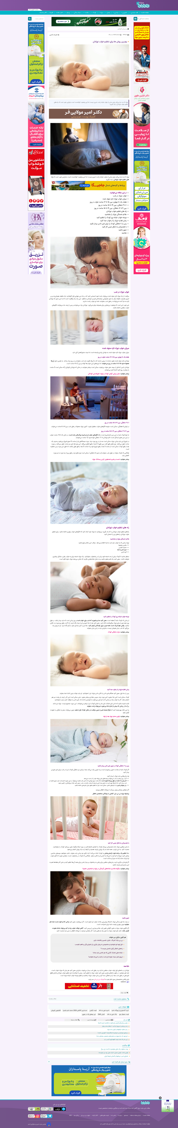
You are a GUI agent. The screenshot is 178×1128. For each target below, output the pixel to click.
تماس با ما (113, 1115)
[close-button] (160, 1098)
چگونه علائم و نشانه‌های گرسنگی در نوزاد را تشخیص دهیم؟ (101, 868)
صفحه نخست (145, 12)
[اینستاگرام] (34, 1118)
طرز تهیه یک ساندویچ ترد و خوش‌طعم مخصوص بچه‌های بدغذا (112, 1036)
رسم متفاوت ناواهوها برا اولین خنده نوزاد (117, 1030)
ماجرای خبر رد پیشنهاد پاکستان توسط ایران (116, 1056)
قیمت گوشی (93, 1010)
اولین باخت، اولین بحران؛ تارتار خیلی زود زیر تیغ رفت (113, 1053)
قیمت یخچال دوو (124, 1014)
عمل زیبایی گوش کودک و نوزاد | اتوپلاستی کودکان (104, 374)
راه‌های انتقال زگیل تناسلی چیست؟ (112, 949)
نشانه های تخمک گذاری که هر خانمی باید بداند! (108, 953)
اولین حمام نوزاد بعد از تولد (111, 716)
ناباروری (124, 12)
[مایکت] (60, 1109)
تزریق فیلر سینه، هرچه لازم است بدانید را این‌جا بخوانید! (105, 957)
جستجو (126, 1115)
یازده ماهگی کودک (114, 632)
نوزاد (101, 12)
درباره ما (120, 1115)
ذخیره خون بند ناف (104, 1010)
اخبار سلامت (59, 12)
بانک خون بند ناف (112, 1014)
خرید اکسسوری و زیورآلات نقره (120, 1010)
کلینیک (51, 12)
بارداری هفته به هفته (135, 1115)
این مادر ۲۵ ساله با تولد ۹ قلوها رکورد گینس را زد (116, 1040)
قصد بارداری (134, 12)
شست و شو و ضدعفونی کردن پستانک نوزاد (106, 459)
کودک (94, 12)
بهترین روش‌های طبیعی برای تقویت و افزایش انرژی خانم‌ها (113, 1023)
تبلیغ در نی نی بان (85, 1115)
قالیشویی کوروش (55, 1010)
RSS (70, 1115)
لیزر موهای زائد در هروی (89, 1014)
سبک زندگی (77, 12)
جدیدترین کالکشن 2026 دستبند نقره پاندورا (75, 1010)
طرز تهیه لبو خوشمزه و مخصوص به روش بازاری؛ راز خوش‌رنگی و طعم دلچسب (99, 944)
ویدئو (68, 12)
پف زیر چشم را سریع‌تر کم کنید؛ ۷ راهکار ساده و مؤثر (115, 1026)
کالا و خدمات (43, 12)
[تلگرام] (46, 1118)
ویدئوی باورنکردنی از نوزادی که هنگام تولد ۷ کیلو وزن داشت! (113, 1033)
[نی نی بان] (143, 5)
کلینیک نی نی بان (99, 979)
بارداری (116, 12)
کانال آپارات (95, 1115)
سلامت (87, 12)
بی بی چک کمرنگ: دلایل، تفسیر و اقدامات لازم (108, 940)
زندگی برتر (76, 1115)
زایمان (108, 12)
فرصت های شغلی (104, 1115)
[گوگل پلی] (47, 1109)
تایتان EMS (101, 1014)
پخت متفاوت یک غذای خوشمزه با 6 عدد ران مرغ (114, 1049)
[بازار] (34, 1109)
